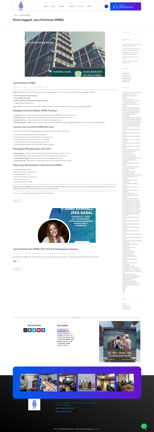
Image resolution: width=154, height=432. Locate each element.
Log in (124, 303)
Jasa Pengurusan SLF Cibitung (131, 205)
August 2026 (125, 73)
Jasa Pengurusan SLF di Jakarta (131, 212)
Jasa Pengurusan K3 (128, 99)
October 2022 (126, 80)
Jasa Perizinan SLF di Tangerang (132, 271)
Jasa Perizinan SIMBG (24, 83)
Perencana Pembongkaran (130, 283)
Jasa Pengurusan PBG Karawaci (131, 158)
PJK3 (69, 253)
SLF (82, 253)
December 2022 (126, 76)
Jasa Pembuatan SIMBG (129, 94)
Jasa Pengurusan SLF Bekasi (130, 198)
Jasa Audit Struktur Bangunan (131, 92)
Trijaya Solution (97, 429)
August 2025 (125, 75)
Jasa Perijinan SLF (37, 253)
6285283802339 (126, 7)
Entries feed (125, 305)
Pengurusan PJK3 (61, 253)
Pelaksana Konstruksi (129, 274)
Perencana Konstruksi (129, 281)
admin (27, 87)
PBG (123, 273)
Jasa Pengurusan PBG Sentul (131, 166)
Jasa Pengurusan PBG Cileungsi (131, 122)
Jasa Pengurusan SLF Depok (130, 208)
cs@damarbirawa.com (67, 408)
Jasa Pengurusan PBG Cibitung (131, 119)
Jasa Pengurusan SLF (128, 193)
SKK (79, 253)
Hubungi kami (17, 193)
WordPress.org (126, 308)
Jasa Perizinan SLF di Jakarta (130, 269)
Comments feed (126, 307)
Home (15, 15)
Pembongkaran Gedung (129, 278)
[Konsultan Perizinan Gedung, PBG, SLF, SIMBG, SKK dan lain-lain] (21, 6)
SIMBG (46, 87)
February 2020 (126, 81)
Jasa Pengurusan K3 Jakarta (130, 100)
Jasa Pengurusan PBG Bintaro (131, 109)
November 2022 (126, 78)
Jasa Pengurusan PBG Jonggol (131, 149)
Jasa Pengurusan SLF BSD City (131, 202)
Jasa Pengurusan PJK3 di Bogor (131, 175)
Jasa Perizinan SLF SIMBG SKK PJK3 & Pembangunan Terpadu (45, 249)
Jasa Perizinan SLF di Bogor (130, 267)
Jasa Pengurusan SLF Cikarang (131, 207)
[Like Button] (15, 261)
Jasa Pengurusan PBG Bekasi (130, 107)
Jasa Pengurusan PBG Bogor (130, 111)
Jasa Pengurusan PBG (128, 102)
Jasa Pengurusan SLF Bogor (130, 200)
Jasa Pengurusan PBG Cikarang (131, 121)
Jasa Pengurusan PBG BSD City (131, 112)
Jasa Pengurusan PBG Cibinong (131, 117)
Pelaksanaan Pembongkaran (131, 276)
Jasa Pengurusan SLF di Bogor (131, 210)
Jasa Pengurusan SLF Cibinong (131, 203)
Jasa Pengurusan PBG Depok (130, 124)
